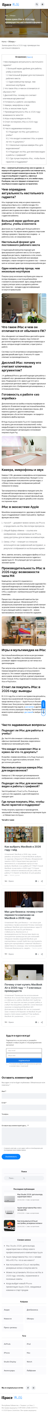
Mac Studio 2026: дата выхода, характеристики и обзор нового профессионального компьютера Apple (24, 1249)
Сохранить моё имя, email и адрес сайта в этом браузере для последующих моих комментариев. (23, 1149)
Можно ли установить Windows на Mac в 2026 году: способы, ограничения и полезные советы (24, 1275)
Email (4, 1103)
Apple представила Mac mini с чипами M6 (29, 1209)
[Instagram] (33, 1388)
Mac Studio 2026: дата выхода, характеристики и (30, 1195)
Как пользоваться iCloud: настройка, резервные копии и (29, 1222)
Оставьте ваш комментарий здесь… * (15, 1126)
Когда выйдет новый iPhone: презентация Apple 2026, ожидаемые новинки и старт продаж (23, 1286)
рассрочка (29, 707)
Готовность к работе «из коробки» (19, 102)
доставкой (28, 712)
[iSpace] (10, 4)
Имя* (4, 1091)
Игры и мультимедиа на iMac (17, 118)
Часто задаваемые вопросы (17, 128)
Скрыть (29, 57)
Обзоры (11, 41)
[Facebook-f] (28, 1388)
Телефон (5, 1114)
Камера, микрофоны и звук (16, 105)
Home (4, 41)
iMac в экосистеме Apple (15, 108)
